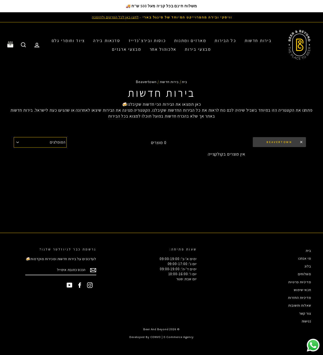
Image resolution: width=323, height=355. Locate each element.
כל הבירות (225, 40)
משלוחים (304, 273)
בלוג (308, 266)
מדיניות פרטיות (299, 281)
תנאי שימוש (302, 289)
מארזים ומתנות (190, 40)
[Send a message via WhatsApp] (313, 345)
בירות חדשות (258, 40)
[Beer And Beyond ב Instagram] (90, 285)
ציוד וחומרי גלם (68, 40)
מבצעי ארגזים (126, 49)
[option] (161, 17)
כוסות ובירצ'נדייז (147, 40)
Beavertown (279, 142)
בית (184, 81)
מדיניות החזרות (299, 297)
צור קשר (305, 313)
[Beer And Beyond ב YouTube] (69, 285)
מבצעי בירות (198, 49)
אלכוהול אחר (163, 49)
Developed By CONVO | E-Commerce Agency (161, 337)
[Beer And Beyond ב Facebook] (80, 285)
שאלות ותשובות (299, 305)
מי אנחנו (304, 258)
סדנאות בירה (106, 40)
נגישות (306, 321)
